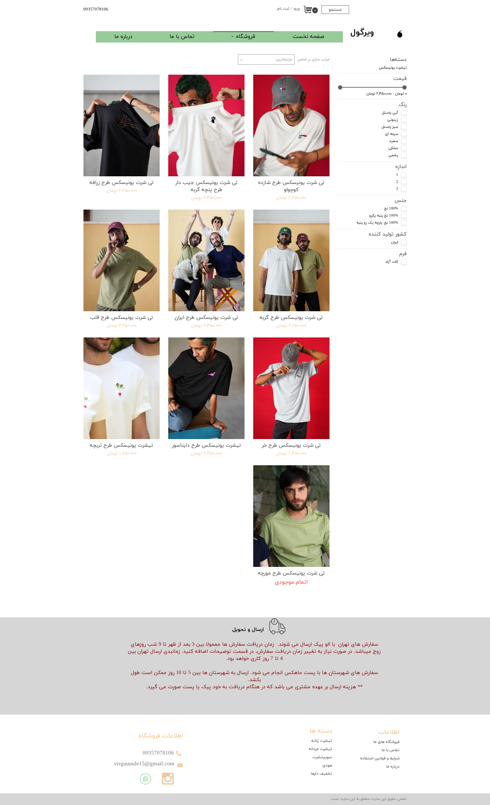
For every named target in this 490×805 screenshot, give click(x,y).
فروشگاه (245, 37)
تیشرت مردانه (320, 749)
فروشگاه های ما (386, 742)
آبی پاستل (390, 112)
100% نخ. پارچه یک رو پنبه (377, 222)
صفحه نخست (308, 37)
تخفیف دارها (321, 773)
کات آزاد (391, 261)
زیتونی (392, 119)
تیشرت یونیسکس (393, 67)
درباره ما (123, 37)
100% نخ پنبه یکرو (383, 215)
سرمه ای (391, 134)
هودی (327, 765)
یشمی (393, 155)
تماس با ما (182, 37)
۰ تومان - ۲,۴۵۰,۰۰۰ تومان (386, 93)
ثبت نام (283, 8)
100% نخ (391, 208)
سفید (393, 141)
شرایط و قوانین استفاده (380, 758)
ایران (394, 242)
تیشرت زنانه (321, 740)
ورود (296, 8)
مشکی (393, 148)
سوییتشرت (322, 757)
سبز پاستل (390, 127)
